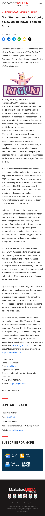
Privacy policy (28, 503)
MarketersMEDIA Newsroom (14, 12)
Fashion (33, 12)
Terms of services (17, 503)
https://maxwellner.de (11, 352)
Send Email (12, 366)
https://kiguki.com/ (20, 345)
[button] (33, 4)
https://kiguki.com (18, 383)
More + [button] (40, 4)
